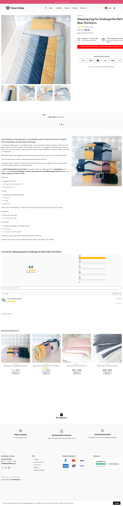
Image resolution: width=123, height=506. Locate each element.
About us (67, 8)
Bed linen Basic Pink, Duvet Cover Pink (77, 366)
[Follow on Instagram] (61, 414)
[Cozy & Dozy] (15, 8)
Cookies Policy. (69, 503)
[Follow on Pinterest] (9, 468)
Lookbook (59, 8)
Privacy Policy (4, 477)
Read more (15, 373)
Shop (50, 8)
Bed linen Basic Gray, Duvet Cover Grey (107, 366)
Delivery (75, 8)
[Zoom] (3, 82)
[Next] (67, 50)
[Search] (46, 8)
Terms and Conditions (14, 477)
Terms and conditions (94, 67)
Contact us (83, 8)
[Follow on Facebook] (3, 468)
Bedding (80, 15)
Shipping (79, 33)
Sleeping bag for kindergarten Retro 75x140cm (16, 366)
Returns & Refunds (104, 67)
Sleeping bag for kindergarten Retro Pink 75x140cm (46, 366)
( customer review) (88, 27)
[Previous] (4, 50)
